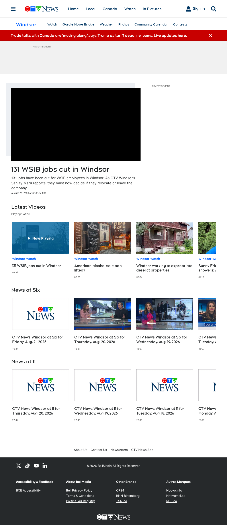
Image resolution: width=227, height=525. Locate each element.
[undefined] (40, 248)
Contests (180, 24)
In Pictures (152, 9)
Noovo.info (174, 490)
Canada (110, 9)
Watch (130, 9)
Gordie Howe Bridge (78, 24)
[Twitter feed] (18, 465)
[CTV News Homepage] (41, 9)
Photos (123, 24)
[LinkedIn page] (45, 465)
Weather (106, 24)
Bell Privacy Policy (79, 490)
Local (91, 9)
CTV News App (142, 450)
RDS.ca (171, 501)
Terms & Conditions (80, 495)
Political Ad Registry (80, 501)
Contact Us (99, 450)
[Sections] (13, 8)
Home (73, 9)
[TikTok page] (27, 465)
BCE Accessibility (28, 490)
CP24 (120, 490)
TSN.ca (121, 501)
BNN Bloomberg (128, 495)
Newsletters (119, 450)
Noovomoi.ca (175, 495)
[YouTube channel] (36, 465)
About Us (80, 450)
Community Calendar (151, 24)
